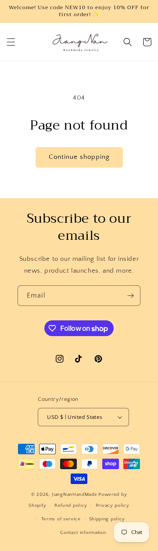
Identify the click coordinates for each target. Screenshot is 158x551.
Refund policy (70, 505)
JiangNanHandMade (74, 494)
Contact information (83, 532)
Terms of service (61, 519)
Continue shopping (79, 157)
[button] (11, 42)
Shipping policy (107, 519)
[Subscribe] (130, 295)
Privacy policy (112, 505)
